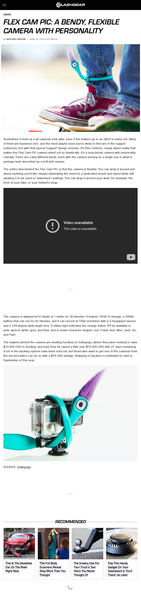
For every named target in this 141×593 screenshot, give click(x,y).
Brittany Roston (16, 39)
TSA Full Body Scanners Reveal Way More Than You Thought (53, 569)
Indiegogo (24, 467)
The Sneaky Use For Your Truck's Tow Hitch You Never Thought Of (86, 569)
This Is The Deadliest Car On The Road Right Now (19, 567)
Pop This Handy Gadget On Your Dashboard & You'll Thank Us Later (120, 569)
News (7, 15)
